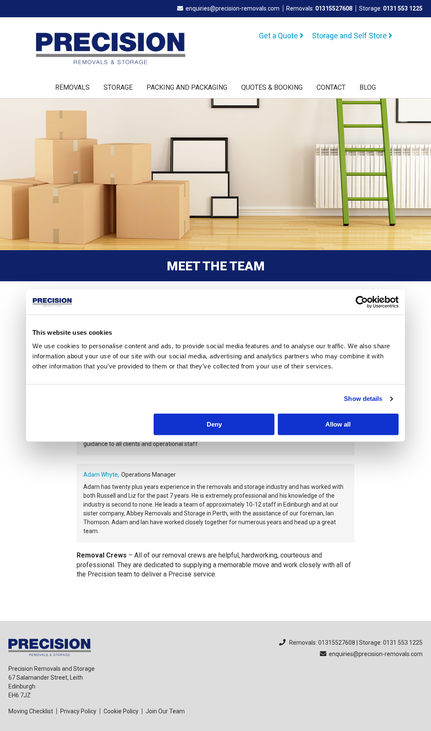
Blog (367, 87)
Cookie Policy (121, 711)
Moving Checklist (30, 711)
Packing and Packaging (186, 87)
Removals (72, 87)
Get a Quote (279, 35)
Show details (363, 398)
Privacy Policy (78, 711)
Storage (118, 87)
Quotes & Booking (272, 87)
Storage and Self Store (350, 35)
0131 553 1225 (403, 8)
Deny (214, 424)
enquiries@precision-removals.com (232, 8)
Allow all (338, 424)
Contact (331, 87)
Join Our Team (165, 711)
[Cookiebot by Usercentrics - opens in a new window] (362, 302)
